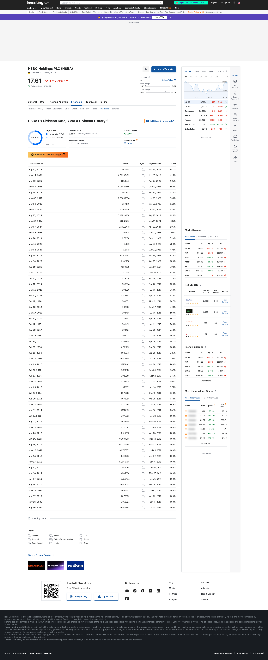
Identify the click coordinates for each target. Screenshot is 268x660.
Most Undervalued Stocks (199, 391)
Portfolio (173, 594)
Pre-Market (86, 12)
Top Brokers (191, 284)
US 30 (187, 102)
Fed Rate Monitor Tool (154, 12)
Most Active (181, 12)
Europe (141, 12)
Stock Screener (150, 8)
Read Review (225, 301)
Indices (188, 71)
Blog (171, 582)
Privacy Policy (242, 653)
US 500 (188, 107)
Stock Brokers (130, 12)
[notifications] (234, 2)
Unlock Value (167, 80)
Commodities (200, 71)
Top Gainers (170, 12)
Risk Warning (258, 653)
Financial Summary (35, 109)
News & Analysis (59, 101)
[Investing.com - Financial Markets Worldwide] (38, 3)
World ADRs (118, 12)
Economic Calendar (132, 8)
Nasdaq (188, 120)
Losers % (214, 237)
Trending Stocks (194, 347)
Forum (103, 101)
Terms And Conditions (223, 653)
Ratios (94, 109)
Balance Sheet (71, 109)
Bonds (211, 71)
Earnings (115, 109)
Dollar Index (190, 129)
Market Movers (193, 230)
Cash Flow (84, 109)
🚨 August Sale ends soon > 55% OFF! (191, 3)
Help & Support (208, 594)
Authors (204, 599)
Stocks (31, 12)
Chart (43, 101)
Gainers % (202, 237)
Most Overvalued (211, 398)
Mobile (172, 588)
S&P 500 (188, 115)
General (32, 101)
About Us (205, 582)
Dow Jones (189, 111)
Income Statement (54, 109)
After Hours (97, 12)
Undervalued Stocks (214, 12)
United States (75, 12)
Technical (91, 101)
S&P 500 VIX (190, 124)
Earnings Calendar (60, 12)
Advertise (205, 588)
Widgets (173, 599)
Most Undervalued (192, 398)
